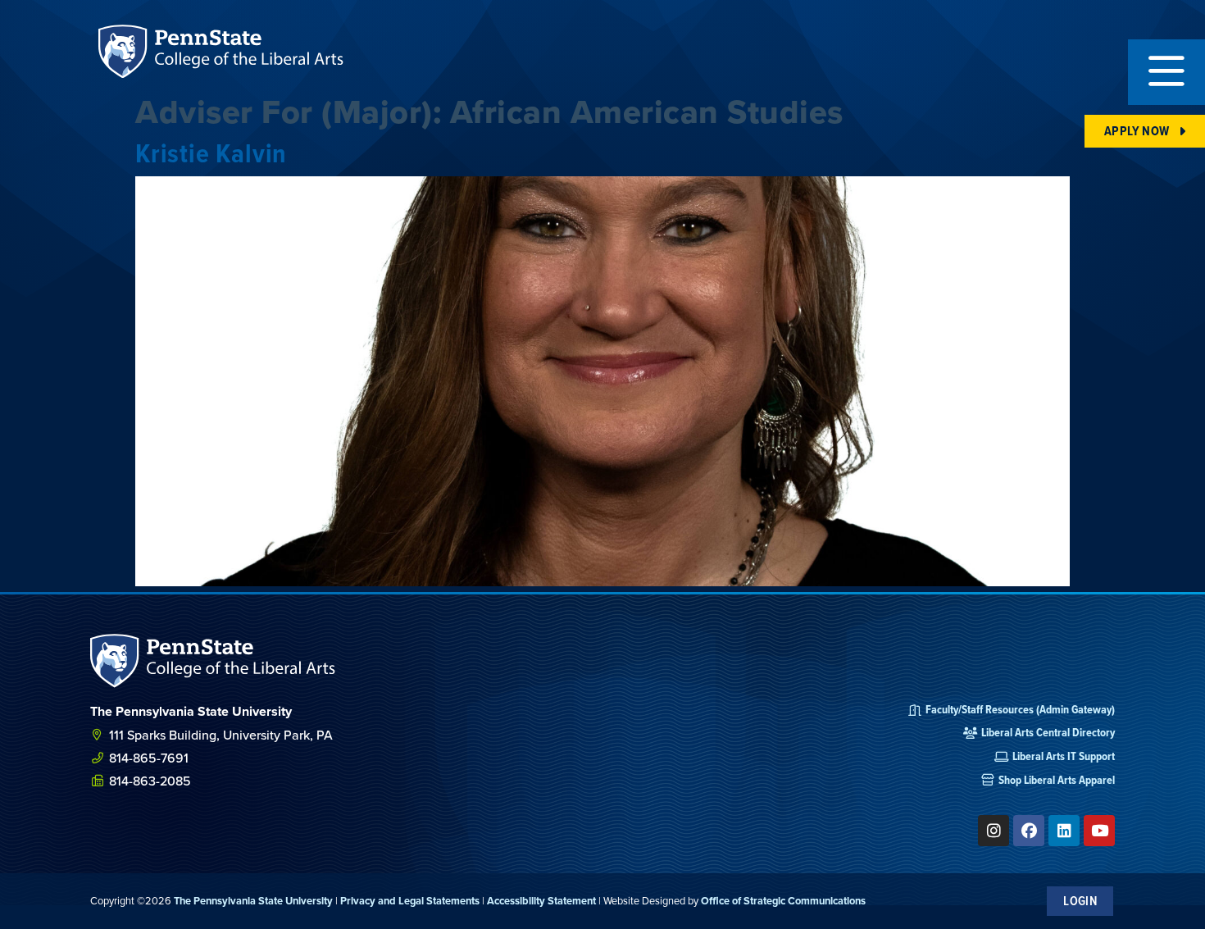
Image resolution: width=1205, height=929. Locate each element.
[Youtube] (1099, 830)
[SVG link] (213, 660)
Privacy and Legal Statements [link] (410, 901)
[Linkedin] (1064, 830)
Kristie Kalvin (211, 153)
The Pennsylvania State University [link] (253, 901)
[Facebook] (1028, 830)
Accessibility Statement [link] (541, 901)
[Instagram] (993, 830)
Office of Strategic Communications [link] (783, 901)
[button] (1166, 72)
